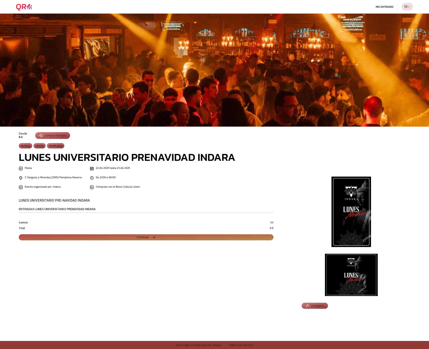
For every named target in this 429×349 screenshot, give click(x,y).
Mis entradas (384, 7)
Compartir (317, 305)
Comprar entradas (55, 135)
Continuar (143, 237)
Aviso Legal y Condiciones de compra (198, 345)
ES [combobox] (406, 6)
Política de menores (241, 345)
